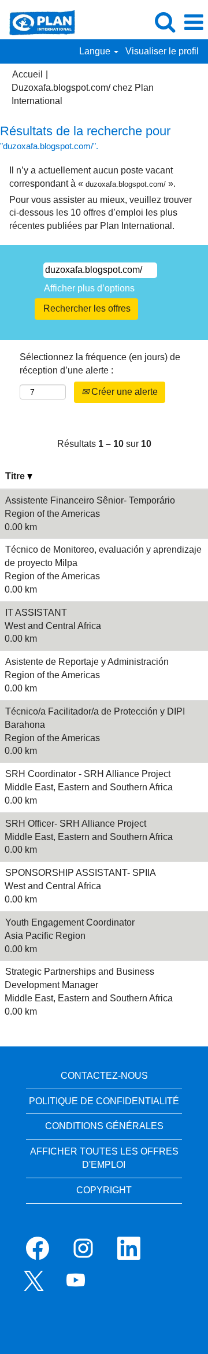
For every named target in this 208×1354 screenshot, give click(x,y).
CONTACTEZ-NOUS (104, 1076)
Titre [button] (16, 476)
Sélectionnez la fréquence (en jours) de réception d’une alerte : (100, 363)
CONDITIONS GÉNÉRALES (104, 1126)
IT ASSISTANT (36, 612)
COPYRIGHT (104, 1190)
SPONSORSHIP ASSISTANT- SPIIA (80, 873)
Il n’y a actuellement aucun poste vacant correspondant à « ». (92, 176)
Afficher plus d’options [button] (89, 288)
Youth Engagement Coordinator (70, 922)
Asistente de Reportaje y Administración (87, 662)
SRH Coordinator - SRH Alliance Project (87, 774)
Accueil (27, 74)
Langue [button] (96, 51)
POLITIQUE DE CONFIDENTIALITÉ (104, 1101)
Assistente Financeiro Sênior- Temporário (90, 500)
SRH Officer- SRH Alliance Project (75, 823)
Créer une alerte (123, 392)
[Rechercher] (164, 22)
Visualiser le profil (162, 51)
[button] (193, 22)
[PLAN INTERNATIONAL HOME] (38, 21)
